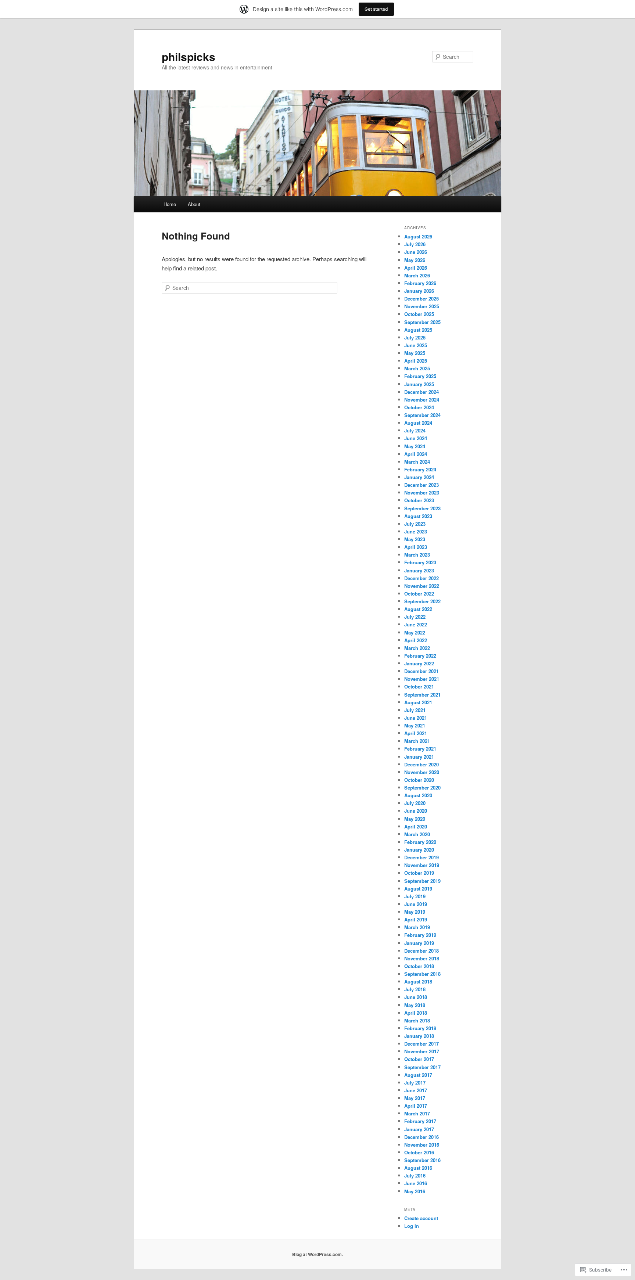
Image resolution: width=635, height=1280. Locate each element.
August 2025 (418, 329)
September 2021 (422, 694)
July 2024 (415, 430)
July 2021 (415, 709)
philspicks (188, 56)
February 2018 (420, 1028)
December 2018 (421, 950)
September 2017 (422, 1067)
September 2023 (422, 508)
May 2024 (414, 446)
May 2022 (414, 632)
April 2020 (415, 826)
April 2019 (415, 919)
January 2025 (419, 384)
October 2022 (419, 593)
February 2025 (420, 376)
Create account (421, 1218)
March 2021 (417, 740)
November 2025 (421, 306)
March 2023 (417, 554)
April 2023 (415, 546)
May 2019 (414, 911)
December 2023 (421, 484)
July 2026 (415, 244)
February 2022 (420, 655)
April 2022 (415, 640)
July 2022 (415, 616)
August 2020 (418, 795)
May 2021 (414, 725)
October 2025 (419, 313)
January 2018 (419, 1035)
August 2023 (418, 516)
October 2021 (419, 686)
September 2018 (422, 973)
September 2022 (422, 601)
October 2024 (419, 407)
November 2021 (421, 678)
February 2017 (420, 1121)
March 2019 (417, 927)
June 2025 (415, 345)
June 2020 (415, 810)
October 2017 (419, 1059)
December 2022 (421, 578)
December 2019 (421, 857)
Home (170, 204)
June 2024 (415, 438)
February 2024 (420, 469)
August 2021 (418, 702)
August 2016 (418, 1167)
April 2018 (415, 1012)
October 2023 (419, 500)
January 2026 (419, 290)
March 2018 (417, 1020)
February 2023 (420, 562)
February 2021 (420, 748)
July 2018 (415, 989)
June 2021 (415, 717)
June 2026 (415, 251)
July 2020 (415, 802)
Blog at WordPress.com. (317, 1254)
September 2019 (422, 880)
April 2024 (415, 453)
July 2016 (415, 1175)
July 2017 (415, 1082)
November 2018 (421, 958)
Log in (411, 1225)
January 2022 (419, 663)
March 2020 (417, 834)
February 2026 (420, 283)
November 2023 (421, 492)
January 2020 (419, 849)
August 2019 (418, 888)
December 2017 (421, 1043)
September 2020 (422, 787)
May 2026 (414, 259)
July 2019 (415, 896)
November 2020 (421, 772)
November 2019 (421, 865)
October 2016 (419, 1152)
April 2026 (415, 267)
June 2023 (415, 531)
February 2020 (420, 841)
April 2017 (415, 1105)
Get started (376, 9)
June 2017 (415, 1090)
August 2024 (418, 422)
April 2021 (415, 733)
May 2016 (414, 1191)
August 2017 (418, 1074)
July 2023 (415, 523)
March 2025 (417, 368)
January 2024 (419, 477)
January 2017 (419, 1129)
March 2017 (417, 1113)
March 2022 (417, 647)
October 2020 (419, 779)
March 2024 (417, 461)
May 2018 (414, 1005)
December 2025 (421, 298)
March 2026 (417, 275)
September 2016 (422, 1160)
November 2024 (421, 399)
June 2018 (415, 996)
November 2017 (421, 1051)
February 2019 (420, 934)
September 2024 (422, 414)
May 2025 (414, 352)
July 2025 (415, 337)
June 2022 (415, 624)
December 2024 (421, 391)
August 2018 (418, 981)
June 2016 (415, 1183)
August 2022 (418, 608)
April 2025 (415, 360)
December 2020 (421, 764)
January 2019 (419, 942)
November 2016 (421, 1144)
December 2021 (421, 671)
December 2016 (421, 1136)
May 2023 (414, 539)
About (194, 204)
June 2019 (415, 903)
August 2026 (418, 236)
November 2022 (421, 585)
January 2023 (419, 570)
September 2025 (422, 322)
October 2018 (419, 966)
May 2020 (414, 818)
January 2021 (419, 756)
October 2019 (419, 872)
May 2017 (414, 1097)
